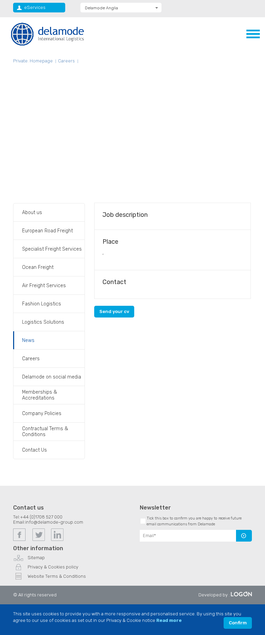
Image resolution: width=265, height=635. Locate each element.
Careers (66, 60)
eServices (35, 7)
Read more (169, 620)
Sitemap (36, 557)
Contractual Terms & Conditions (45, 431)
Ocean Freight (37, 267)
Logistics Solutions (43, 322)
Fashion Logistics (41, 304)
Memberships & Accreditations (39, 395)
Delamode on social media (51, 377)
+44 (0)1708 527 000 (41, 517)
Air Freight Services (44, 286)
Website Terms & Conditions (57, 576)
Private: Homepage (33, 60)
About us (32, 212)
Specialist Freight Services (52, 249)
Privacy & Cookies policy (53, 567)
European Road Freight (47, 231)
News (28, 340)
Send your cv (114, 311)
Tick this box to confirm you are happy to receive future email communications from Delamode (194, 521)
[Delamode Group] (47, 34)
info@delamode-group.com (54, 522)
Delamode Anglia (101, 8)
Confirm (238, 622)
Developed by (213, 594)
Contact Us (34, 450)
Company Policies (41, 413)
